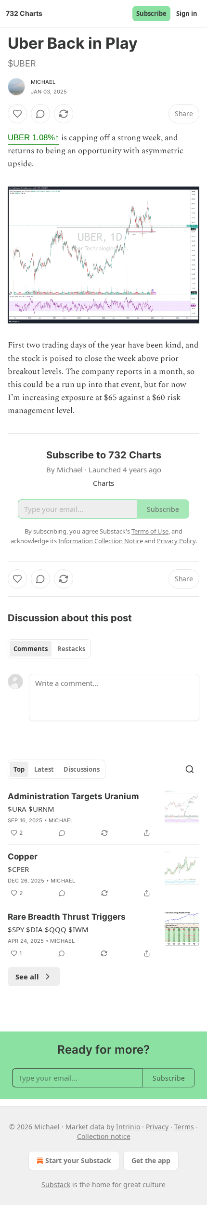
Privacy (157, 1126)
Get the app (150, 1160)
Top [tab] (19, 769)
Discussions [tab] (82, 769)
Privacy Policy (176, 540)
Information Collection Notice (100, 540)
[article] (103, 814)
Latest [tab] (44, 769)
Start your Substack (78, 1160)
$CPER (18, 869)
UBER (33, 137)
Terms (184, 1126)
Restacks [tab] (71, 648)
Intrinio (128, 1126)
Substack (55, 1184)
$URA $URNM (31, 809)
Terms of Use (149, 531)
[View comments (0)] (40, 113)
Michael (43, 82)
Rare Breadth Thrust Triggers (67, 917)
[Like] (17, 113)
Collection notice (103, 1136)
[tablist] (49, 648)
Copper (23, 856)
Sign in (186, 13)
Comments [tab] (30, 648)
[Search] (189, 769)
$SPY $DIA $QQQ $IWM (48, 929)
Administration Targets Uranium (73, 796)
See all (27, 976)
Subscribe (151, 13)
